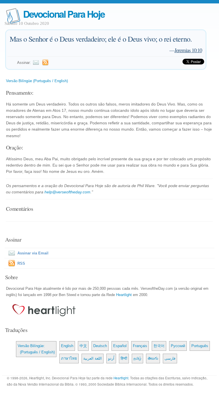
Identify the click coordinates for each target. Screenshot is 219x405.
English (67, 346)
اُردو (111, 358)
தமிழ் (137, 358)
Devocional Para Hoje (64, 14)
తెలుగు (153, 358)
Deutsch (100, 346)
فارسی (170, 358)
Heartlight (124, 295)
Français (140, 346)
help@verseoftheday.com (67, 192)
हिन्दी (124, 358)
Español (120, 346)
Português (199, 346)
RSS (21, 263)
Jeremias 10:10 (188, 50)
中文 (83, 346)
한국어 (159, 346)
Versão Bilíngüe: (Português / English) (36, 349)
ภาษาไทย (69, 358)
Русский (178, 346)
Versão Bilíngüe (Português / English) (37, 81)
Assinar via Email (32, 253)
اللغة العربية (92, 358)
